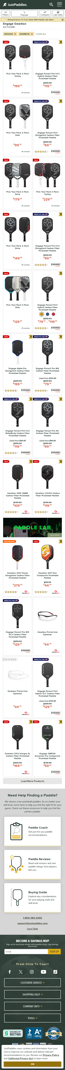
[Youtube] (43, 972)
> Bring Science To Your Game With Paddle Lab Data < (30, 19)
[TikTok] (55, 972)
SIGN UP (54, 951)
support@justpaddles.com (32, 923)
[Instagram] (32, 972)
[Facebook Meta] (9, 972)
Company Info (31, 1006)
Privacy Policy (51, 1055)
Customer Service (31, 982)
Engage (8, 33)
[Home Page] (15, 4)
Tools (31, 1018)
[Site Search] (51, 4)
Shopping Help (31, 994)
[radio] (42, 314)
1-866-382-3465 (32, 917)
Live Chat (32, 928)
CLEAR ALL (41, 33)
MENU (60, 5)
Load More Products (32, 781)
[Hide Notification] (62, 20)
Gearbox (24, 33)
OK (32, 1064)
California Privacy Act (20, 1058)
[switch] (58, 13)
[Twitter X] (21, 972)
